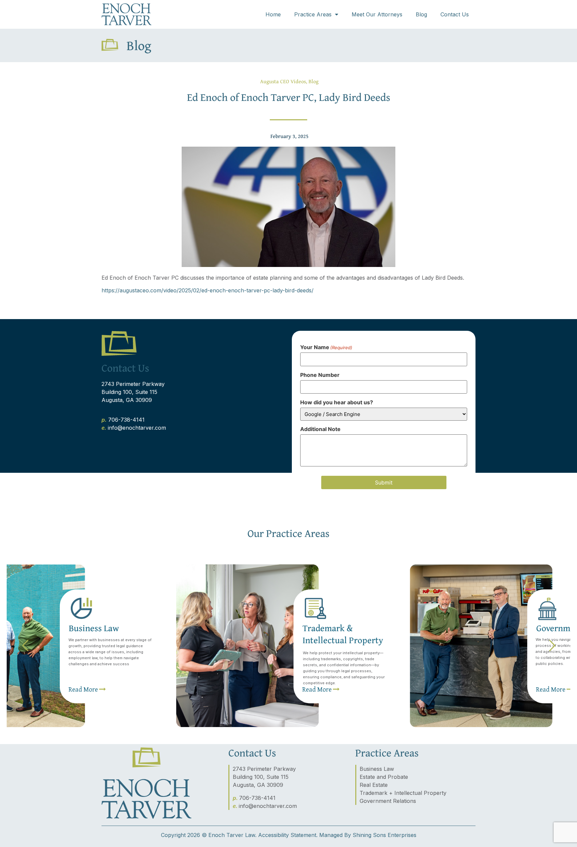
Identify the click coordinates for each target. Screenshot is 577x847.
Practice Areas (313, 14)
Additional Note (320, 429)
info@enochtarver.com (137, 427)
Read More (317, 689)
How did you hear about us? (336, 402)
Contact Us (454, 14)
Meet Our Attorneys (377, 14)
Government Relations (388, 801)
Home (273, 14)
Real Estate (374, 785)
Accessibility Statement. (288, 835)
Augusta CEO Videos (283, 81)
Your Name (326, 347)
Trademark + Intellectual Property (403, 793)
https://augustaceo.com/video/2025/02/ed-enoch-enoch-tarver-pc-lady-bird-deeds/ (208, 290)
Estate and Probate (384, 776)
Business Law (377, 768)
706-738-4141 (126, 419)
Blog (421, 14)
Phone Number (320, 375)
